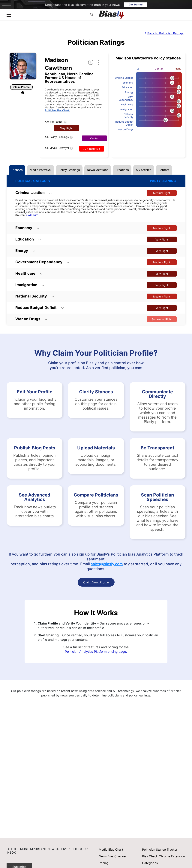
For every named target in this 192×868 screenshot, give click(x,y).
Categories (150, 863)
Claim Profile (21, 87)
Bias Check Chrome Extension (163, 856)
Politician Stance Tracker (159, 849)
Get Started (135, 4)
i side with (32, 215)
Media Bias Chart (111, 849)
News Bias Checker (112, 856)
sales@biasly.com (107, 564)
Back (165, 33)
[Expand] (9, 15)
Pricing (104, 863)
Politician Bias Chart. (57, 110)
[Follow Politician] (90, 62)
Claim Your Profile (96, 582)
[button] (91, 14)
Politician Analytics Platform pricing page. (96, 651)
